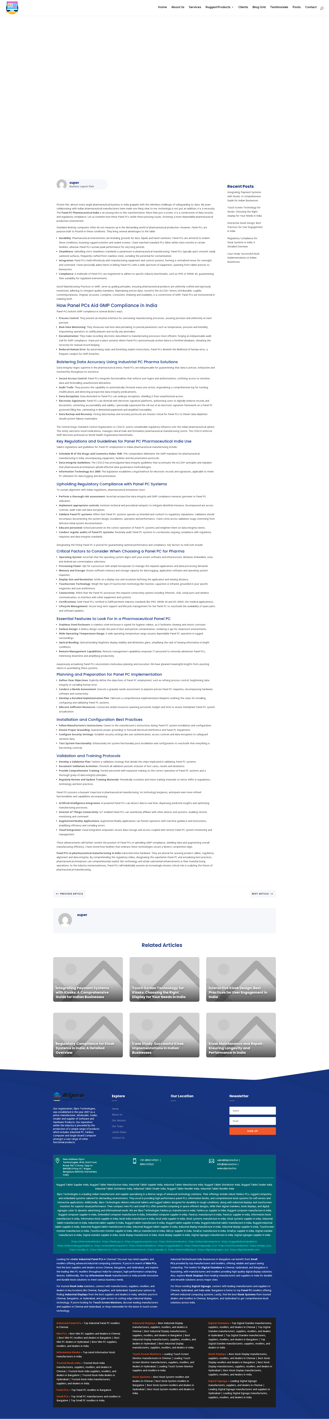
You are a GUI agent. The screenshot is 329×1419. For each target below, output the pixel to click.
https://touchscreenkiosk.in (233, 1245)
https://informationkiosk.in (86, 1241)
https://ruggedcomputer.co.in (141, 1241)
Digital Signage (217, 1381)
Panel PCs (63, 1390)
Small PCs (62, 1396)
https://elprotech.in (100, 1249)
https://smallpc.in (79, 1249)
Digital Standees (218, 1323)
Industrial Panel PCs (69, 1323)
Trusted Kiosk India (69, 1363)
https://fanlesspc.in (112, 1241)
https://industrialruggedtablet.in (75, 1245)
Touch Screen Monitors (146, 1354)
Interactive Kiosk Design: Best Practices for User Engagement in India (245, 227)
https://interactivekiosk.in (173, 1241)
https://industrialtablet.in (142, 1245)
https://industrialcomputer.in (204, 1241)
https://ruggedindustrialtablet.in (239, 1241)
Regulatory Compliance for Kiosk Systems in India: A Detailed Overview (242, 242)
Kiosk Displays (217, 1354)
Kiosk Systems (141, 1376)
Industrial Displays (143, 1323)
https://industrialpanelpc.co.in (201, 1245)
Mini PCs (62, 1333)
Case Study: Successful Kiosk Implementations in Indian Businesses (243, 258)
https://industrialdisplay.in (182, 1249)
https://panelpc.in (157, 1249)
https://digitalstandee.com (245, 1249)
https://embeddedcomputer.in (111, 1245)
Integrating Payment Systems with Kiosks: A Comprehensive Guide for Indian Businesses (244, 196)
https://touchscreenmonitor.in (129, 1249)
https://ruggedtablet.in (170, 1245)
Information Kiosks (68, 1352)
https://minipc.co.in (260, 1245)
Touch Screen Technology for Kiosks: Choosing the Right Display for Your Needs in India (244, 211)
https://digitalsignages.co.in (213, 1249)
